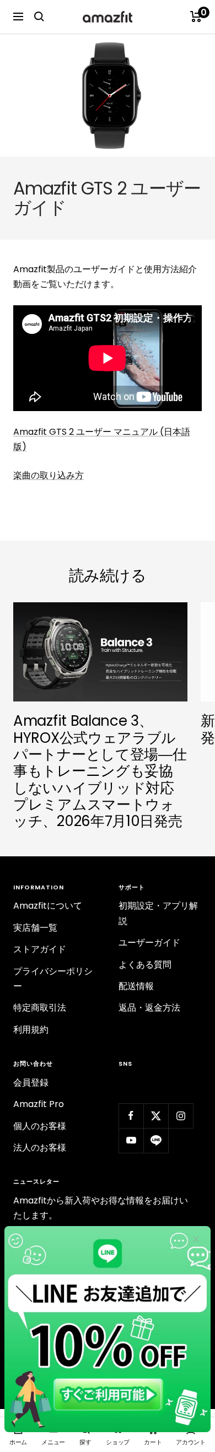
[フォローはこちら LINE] (155, 1140)
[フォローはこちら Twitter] (155, 1115)
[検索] (39, 16)
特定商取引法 (39, 1007)
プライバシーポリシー (53, 978)
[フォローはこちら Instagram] (180, 1115)
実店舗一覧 (35, 927)
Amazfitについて (47, 905)
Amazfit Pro (38, 1104)
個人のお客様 (39, 1126)
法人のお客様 (39, 1147)
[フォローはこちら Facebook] (131, 1115)
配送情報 (136, 986)
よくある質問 (145, 964)
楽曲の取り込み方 (48, 475)
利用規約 (31, 1029)
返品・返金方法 (149, 1007)
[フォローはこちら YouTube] (131, 1140)
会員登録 (31, 1082)
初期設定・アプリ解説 (158, 913)
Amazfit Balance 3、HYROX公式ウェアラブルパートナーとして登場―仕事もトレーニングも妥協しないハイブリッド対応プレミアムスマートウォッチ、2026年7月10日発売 (99, 771)
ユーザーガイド (149, 942)
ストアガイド (39, 949)
